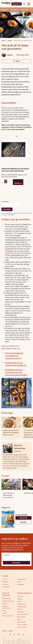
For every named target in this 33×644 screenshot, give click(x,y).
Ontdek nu (18, 183)
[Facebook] (14, 634)
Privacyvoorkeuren (7, 616)
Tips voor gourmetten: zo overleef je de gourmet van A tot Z (14, 355)
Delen (18, 61)
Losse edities (6, 587)
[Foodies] (5, 4)
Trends (9, 40)
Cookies (4, 613)
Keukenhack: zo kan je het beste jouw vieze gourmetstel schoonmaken (16, 372)
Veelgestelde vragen (8, 601)
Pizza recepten (21, 622)
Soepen (19, 601)
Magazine (4, 10)
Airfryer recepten (22, 624)
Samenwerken (21, 579)
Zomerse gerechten (23, 614)
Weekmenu (25, 10)
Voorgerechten (21, 604)
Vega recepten (21, 627)
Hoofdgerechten (22, 606)
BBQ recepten (21, 617)
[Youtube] (23, 634)
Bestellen (23, 522)
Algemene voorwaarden (6, 607)
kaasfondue (9, 253)
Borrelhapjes (20, 612)
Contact (4, 603)
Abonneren (17, 4)
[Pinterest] (18, 634)
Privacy (4, 610)
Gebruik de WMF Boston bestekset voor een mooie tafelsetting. (15, 170)
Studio (19, 582)
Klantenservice (6, 598)
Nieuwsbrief (14, 10)
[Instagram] (9, 634)
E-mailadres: (5, 201)
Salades (19, 599)
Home (3, 40)
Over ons (4, 579)
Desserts (19, 609)
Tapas (19, 619)
